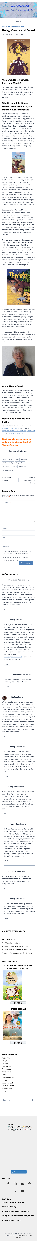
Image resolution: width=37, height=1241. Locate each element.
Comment (7, 502)
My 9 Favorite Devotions (11, 943)
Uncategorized (7, 1083)
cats (4, 459)
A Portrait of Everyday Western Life (15, 946)
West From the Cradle (29, 480)
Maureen (6, 479)
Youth (23, 26)
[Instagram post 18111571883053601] (18, 1142)
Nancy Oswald (23, 466)
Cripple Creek (20, 463)
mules (14, 466)
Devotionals (6, 1066)
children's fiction (14, 459)
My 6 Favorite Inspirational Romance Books (17, 950)
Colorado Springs (8, 463)
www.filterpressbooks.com (18, 433)
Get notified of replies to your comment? (15, 557)
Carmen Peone (8, 34)
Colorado (24, 459)
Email (5, 537)
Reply (5, 609)
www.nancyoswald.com (10, 428)
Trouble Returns (8, 470)
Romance (5, 1080)
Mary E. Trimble (14, 871)
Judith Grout (13, 697)
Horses (4, 1075)
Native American (8, 1077)
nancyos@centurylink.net (13, 657)
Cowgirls (5, 1061)
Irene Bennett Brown (16, 580)
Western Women (8, 1086)
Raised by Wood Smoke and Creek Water (17, 953)
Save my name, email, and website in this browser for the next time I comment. (17, 552)
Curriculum (6, 1063)
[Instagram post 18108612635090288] (18, 1161)
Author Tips (6, 1058)
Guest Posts (16, 26)
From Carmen (6, 26)
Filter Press (6, 466)
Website (6, 546)
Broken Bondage (18, 1009)
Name (6, 529)
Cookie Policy (19, 1235)
